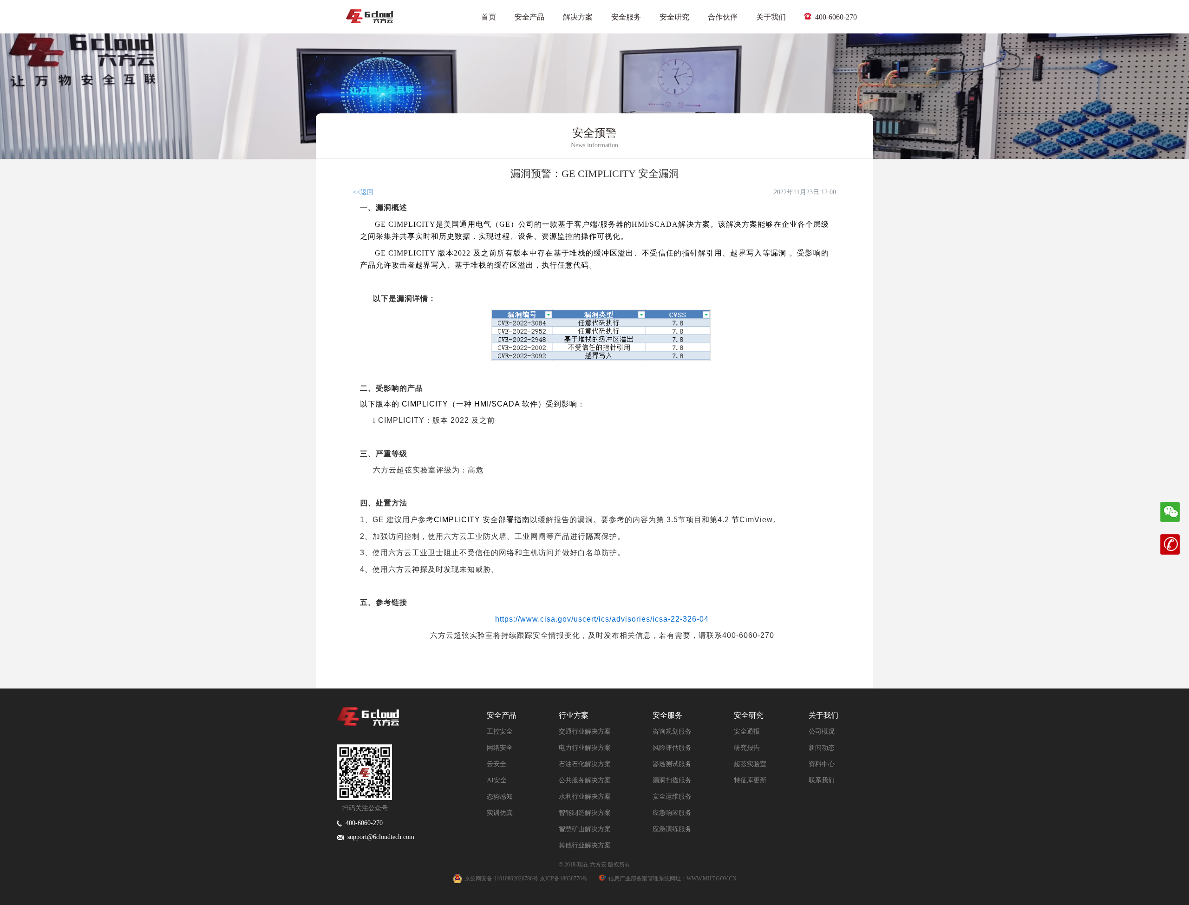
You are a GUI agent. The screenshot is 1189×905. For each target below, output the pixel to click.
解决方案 (578, 17)
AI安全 (497, 780)
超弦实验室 (750, 764)
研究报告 (747, 747)
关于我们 (771, 17)
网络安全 (500, 747)
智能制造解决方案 (585, 812)
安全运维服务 (672, 796)
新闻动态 (822, 747)
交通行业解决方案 (585, 731)
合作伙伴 (723, 17)
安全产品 (529, 17)
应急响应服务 (672, 812)
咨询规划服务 (672, 731)
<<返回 (363, 192)
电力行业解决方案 (585, 747)
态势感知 (500, 796)
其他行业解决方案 (585, 845)
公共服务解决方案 (585, 780)
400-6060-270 (835, 17)
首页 (488, 17)
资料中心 (822, 764)
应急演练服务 (672, 829)
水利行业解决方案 (585, 796)
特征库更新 (750, 780)
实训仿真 (500, 812)
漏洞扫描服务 (672, 780)
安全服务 (626, 17)
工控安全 (500, 731)
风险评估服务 (672, 747)
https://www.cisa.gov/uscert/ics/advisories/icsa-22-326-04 (602, 619)
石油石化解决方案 (585, 764)
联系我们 (822, 780)
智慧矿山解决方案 (585, 829)
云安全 (496, 764)
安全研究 (674, 17)
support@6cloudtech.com (379, 836)
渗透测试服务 (672, 764)
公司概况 (822, 731)
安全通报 (747, 731)
